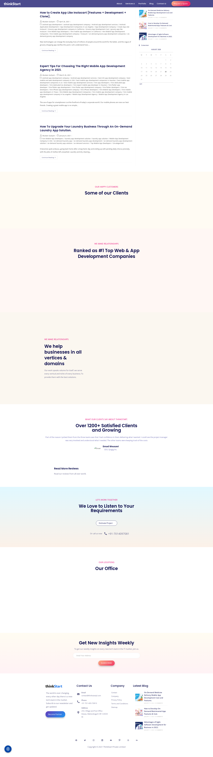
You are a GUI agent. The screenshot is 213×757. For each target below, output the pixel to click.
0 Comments (163, 17)
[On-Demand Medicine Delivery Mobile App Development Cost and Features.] (143, 13)
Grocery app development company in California (66, 29)
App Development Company (105, 27)
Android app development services (105, 24)
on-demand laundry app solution (60, 143)
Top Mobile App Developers (101, 143)
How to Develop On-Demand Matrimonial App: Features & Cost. (155, 711)
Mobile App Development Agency (85, 94)
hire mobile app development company (64, 34)
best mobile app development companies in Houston (96, 80)
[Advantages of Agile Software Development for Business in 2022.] (143, 36)
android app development (52, 24)
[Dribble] (128, 740)
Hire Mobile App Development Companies (75, 92)
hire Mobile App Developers (58, 31)
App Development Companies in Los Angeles (77, 27)
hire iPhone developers (89, 90)
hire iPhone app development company (64, 90)
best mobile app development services (78, 83)
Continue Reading (49, 50)
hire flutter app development (60, 87)
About (119, 3)
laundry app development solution (78, 139)
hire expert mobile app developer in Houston (90, 85)
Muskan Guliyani (48, 22)
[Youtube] (111, 740)
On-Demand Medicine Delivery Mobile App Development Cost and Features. (160, 12)
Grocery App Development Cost (97, 29)
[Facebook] (76, 740)
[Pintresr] (119, 740)
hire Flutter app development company (86, 87)
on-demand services (81, 143)
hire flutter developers (111, 87)
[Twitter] (85, 740)
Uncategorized (118, 143)
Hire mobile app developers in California (86, 31)
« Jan (140, 84)
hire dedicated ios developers (61, 85)
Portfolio (142, 3)
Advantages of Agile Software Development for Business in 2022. (155, 724)
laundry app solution (100, 139)
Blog (151, 3)
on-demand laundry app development (88, 141)
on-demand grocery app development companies (107, 34)
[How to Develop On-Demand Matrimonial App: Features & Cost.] (143, 25)
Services (129, 3)
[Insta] (93, 740)
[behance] (137, 740)
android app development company (77, 24)
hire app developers (101, 83)
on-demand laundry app (63, 141)
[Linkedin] (102, 740)
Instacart (84, 34)
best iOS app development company (111, 78)
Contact (160, 3)
